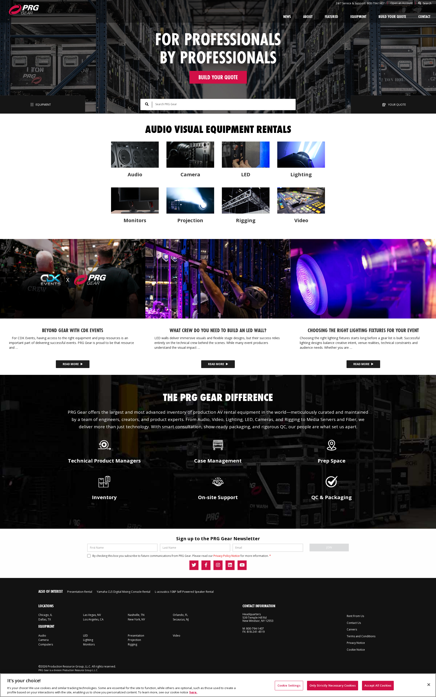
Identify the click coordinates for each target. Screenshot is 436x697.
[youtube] (242, 565)
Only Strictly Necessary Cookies (333, 685)
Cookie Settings (288, 685)
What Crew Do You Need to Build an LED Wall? (218, 330)
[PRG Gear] (24, 9)
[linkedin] (230, 565)
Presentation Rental (79, 592)
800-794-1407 (376, 3)
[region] (218, 685)
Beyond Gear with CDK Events (72, 330)
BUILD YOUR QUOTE (218, 77)
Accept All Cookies (377, 685)
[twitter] (193, 565)
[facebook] (206, 565)
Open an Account (401, 3)
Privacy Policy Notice (226, 556)
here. (193, 692)
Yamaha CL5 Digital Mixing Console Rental (123, 592)
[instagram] (218, 565)
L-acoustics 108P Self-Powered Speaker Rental (184, 592)
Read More (71, 364)
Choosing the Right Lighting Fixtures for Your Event (363, 330)
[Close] (429, 685)
